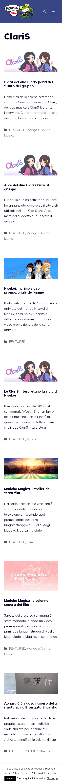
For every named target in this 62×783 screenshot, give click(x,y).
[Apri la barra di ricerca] (44, 11)
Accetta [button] (10, 778)
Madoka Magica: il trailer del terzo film (27, 491)
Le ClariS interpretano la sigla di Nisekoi (31, 393)
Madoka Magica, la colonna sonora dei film (26, 602)
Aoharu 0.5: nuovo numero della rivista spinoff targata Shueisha (30, 705)
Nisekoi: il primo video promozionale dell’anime (24, 290)
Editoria (15, 751)
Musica (9, 135)
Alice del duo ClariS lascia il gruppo (26, 187)
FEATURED (17, 130)
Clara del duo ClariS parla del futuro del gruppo (28, 84)
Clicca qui (52, 778)
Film (30, 542)
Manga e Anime (38, 130)
